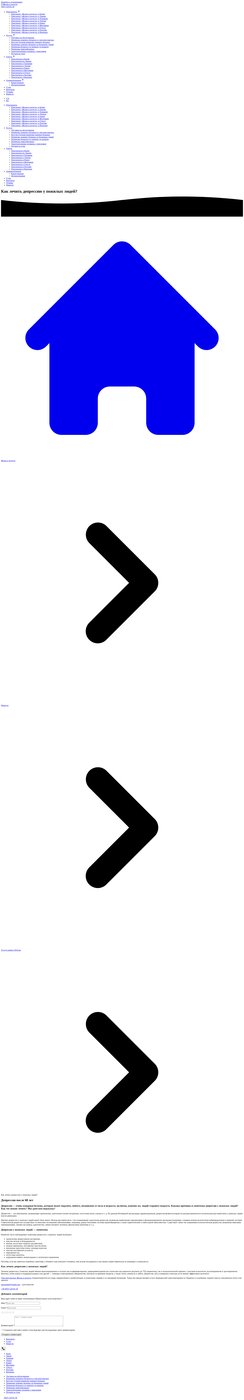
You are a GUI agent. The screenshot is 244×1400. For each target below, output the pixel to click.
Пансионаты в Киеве (20, 59)
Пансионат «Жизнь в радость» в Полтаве (29, 30)
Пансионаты (12, 12)
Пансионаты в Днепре (21, 66)
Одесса (9, 1367)
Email (4, 1308)
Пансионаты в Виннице (21, 77)
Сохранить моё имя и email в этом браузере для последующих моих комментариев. (39, 1330)
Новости (10, 94)
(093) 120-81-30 (7, 7)
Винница (10, 1372)
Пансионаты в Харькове (21, 64)
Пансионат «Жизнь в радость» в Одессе (28, 28)
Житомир (10, 1365)
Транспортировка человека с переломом (28, 51)
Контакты (10, 89)
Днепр (9, 1360)
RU (7, 101)
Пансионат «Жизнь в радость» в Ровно (28, 23)
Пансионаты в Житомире (22, 70)
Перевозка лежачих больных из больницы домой (32, 44)
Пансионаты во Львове (21, 61)
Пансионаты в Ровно (20, 68)
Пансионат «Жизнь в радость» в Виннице (29, 32)
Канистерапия (17, 83)
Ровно (8, 1363)
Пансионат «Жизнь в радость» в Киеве (28, 14)
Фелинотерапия (18, 85)
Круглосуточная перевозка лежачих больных (30, 42)
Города (9, 57)
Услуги (9, 35)
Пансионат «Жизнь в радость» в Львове (28, 16)
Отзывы (9, 92)
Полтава (9, 1370)
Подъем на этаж (18, 54)
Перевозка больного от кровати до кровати (30, 47)
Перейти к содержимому (11, 2)
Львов (8, 1356)
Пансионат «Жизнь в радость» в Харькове (29, 19)
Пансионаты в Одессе (20, 73)
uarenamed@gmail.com (10, 1284)
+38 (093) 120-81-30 (9, 1289)
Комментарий (7, 1325)
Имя (3, 1303)
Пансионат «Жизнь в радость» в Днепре (28, 21)
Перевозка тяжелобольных (22, 49)
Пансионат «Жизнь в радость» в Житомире (30, 25)
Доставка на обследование (22, 38)
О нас (8, 87)
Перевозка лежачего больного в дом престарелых (32, 40)
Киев (8, 1354)
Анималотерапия (13, 80)
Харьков (9, 1358)
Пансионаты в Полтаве (21, 75)
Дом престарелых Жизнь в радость (16, 1278)
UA (7, 98)
